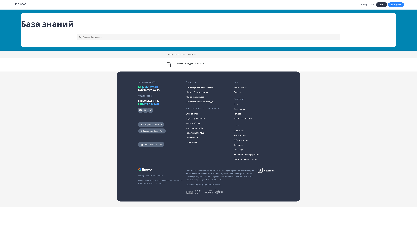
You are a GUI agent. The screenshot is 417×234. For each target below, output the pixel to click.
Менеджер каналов (195, 97)
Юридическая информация (247, 154)
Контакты (238, 145)
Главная (170, 54)
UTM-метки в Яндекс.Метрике (188, 63)
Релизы (237, 113)
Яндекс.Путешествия (195, 118)
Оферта (237, 92)
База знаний (180, 54)
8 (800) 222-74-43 (368, 5)
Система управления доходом (200, 101)
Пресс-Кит (238, 149)
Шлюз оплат (192, 142)
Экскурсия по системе (152, 144)
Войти (381, 5)
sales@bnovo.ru (148, 104)
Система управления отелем (199, 87)
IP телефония (192, 137)
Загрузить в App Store (152, 124)
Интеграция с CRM (194, 128)
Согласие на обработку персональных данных (203, 185)
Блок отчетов (192, 113)
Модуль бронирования (197, 92)
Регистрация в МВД (195, 133)
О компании (239, 130)
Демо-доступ (396, 5)
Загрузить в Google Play (153, 131)
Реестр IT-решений (243, 118)
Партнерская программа (245, 159)
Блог (236, 104)
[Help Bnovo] (20, 4)
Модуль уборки (193, 123)
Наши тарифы (240, 87)
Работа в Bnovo (241, 140)
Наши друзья (240, 135)
